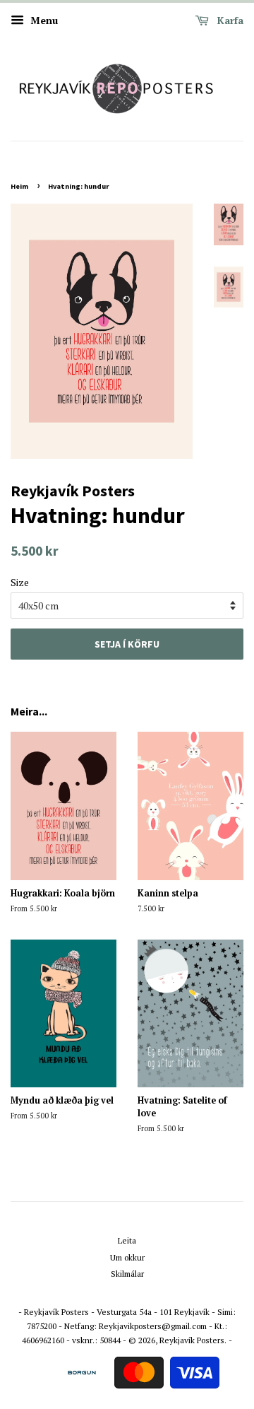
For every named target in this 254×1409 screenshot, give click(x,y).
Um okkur (127, 1257)
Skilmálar (127, 1273)
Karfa (228, 20)
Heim (19, 186)
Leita (127, 1240)
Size (20, 582)
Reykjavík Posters (191, 1340)
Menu (43, 20)
